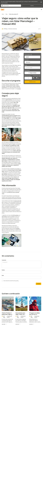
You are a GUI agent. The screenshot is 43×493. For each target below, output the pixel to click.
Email (3, 275)
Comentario (4, 260)
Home (3, 14)
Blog (6, 14)
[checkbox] (2, 280)
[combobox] (11, 5)
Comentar (38, 283)
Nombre (3, 270)
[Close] (41, 2)
